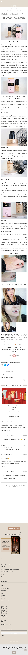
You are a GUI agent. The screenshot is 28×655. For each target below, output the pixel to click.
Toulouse (3, 598)
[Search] (26, 2)
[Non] (25, 650)
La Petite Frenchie (8, 435)
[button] (14, 31)
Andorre (3, 563)
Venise (2, 577)
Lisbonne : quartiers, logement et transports (10, 569)
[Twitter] (11, 9)
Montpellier (3, 595)
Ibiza (2, 567)
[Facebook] (7, 9)
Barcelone (3, 566)
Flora (3, 420)
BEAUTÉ (11, 13)
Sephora (16, 344)
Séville (2, 576)
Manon (3, 445)
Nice (2, 596)
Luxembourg (4, 572)
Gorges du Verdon (5, 588)
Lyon (2, 593)
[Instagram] (14, 9)
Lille (2, 591)
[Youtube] (14, 642)
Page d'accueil (4, 13)
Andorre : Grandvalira (5, 564)
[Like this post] (16, 371)
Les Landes (3, 590)
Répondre (25, 435)
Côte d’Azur (3, 586)
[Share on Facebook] (18, 371)
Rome (2, 574)
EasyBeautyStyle (6, 454)
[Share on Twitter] (19, 371)
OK (14, 652)
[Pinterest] (17, 9)
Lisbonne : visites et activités (7, 571)
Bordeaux (3, 585)
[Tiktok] (17, 642)
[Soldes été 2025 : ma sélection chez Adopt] (14, 396)
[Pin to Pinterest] (20, 371)
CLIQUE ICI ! (14, 633)
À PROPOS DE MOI (14, 528)
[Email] (20, 9)
